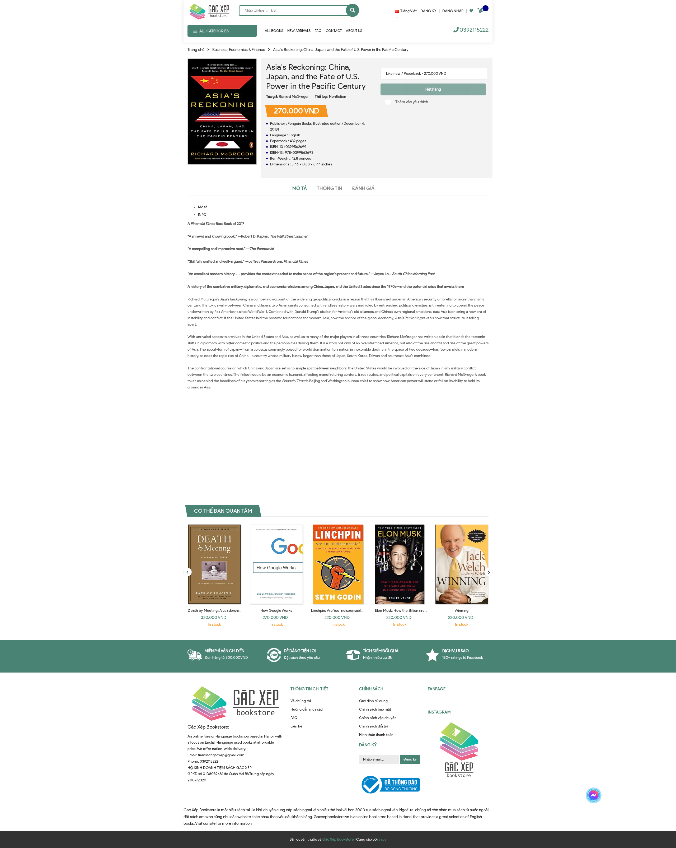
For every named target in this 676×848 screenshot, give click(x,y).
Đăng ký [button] (368, 745)
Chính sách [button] (371, 689)
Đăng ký (410, 759)
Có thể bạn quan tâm (223, 511)
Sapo (382, 839)
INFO (202, 214)
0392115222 (474, 29)
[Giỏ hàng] (481, 11)
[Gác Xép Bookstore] (209, 10)
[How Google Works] (276, 564)
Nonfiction (337, 96)
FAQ (293, 718)
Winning (461, 610)
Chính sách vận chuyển (378, 718)
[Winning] (462, 564)
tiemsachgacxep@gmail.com (221, 755)
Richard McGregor (294, 96)
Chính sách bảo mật (375, 709)
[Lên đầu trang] (567, 814)
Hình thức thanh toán (376, 735)
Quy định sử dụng (373, 701)
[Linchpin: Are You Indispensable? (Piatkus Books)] (338, 564)
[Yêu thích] (471, 11)
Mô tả (202, 207)
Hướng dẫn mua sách (307, 709)
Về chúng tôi (300, 701)
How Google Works (276, 610)
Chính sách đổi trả (373, 726)
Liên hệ (296, 726)
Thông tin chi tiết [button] (309, 689)
